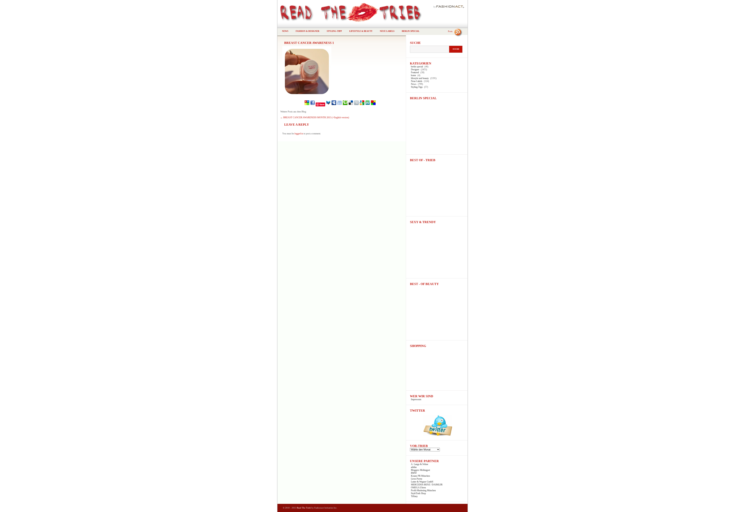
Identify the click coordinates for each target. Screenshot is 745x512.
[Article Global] (306, 104)
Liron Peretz (416, 478)
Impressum (416, 399)
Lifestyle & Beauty (360, 31)
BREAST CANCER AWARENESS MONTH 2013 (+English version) (314, 117)
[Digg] (356, 104)
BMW (414, 473)
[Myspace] (333, 104)
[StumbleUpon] (367, 104)
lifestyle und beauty (420, 78)
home (413, 75)
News (285, 31)
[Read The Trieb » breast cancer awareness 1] (372, 11)
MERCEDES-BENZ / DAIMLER (427, 484)
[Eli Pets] (373, 104)
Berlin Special (410, 31)
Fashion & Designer (307, 31)
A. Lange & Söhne (419, 464)
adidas (414, 467)
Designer (415, 69)
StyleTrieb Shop (418, 493)
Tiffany (414, 496)
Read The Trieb (304, 508)
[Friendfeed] (339, 104)
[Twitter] (328, 104)
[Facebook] (312, 104)
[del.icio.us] (350, 104)
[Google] (362, 104)
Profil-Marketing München (423, 490)
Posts (450, 31)
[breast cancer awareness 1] (306, 95)
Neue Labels (387, 31)
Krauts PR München (420, 476)
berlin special (417, 66)
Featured (415, 72)
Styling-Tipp (334, 31)
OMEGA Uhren (418, 487)
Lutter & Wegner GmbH (422, 481)
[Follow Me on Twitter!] (436, 435)
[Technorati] (345, 104)
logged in (299, 133)
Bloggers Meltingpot (420, 470)
